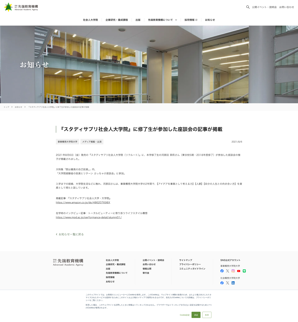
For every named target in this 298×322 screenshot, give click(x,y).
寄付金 (146, 272)
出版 (137, 20)
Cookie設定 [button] (185, 314)
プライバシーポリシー (190, 264)
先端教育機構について (117, 272)
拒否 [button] (207, 314)
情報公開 (147, 268)
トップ (6, 107)
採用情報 (189, 20)
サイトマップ (185, 260)
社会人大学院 (90, 20)
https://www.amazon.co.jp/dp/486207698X (83, 202)
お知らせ (210, 20)
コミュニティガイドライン (192, 268)
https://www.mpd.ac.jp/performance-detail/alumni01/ (89, 217)
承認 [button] (196, 314)
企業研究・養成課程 (117, 20)
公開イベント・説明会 (264, 7)
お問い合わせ (286, 7)
